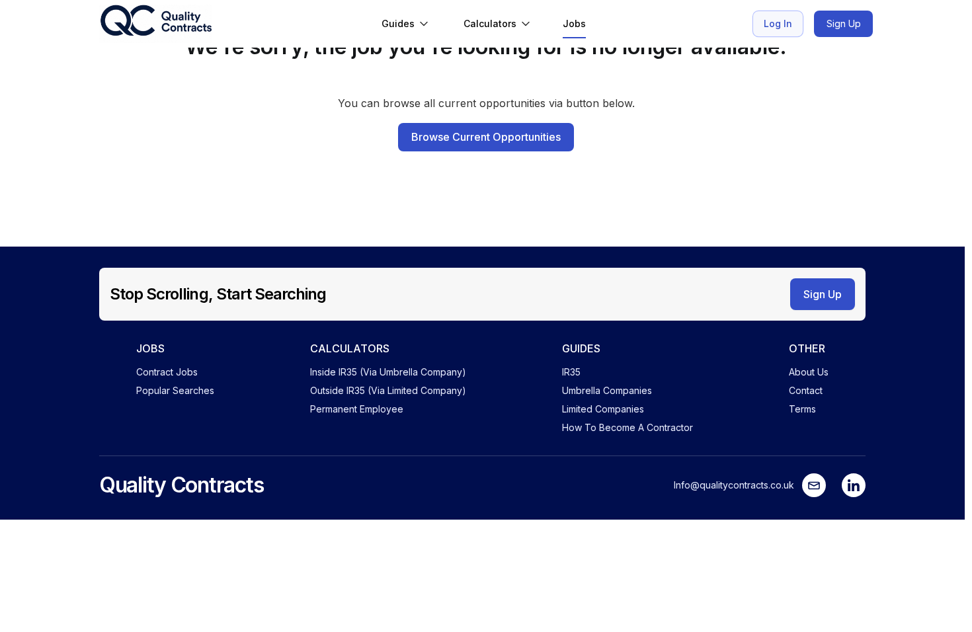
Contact (806, 390)
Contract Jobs (167, 371)
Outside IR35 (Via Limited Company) (388, 390)
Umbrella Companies (607, 390)
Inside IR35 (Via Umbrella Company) (388, 371)
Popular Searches (175, 390)
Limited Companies (603, 409)
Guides (398, 23)
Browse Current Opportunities (486, 136)
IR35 (571, 371)
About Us (809, 371)
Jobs (574, 23)
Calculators (490, 23)
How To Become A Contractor (627, 427)
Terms (802, 409)
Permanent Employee (356, 409)
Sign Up (844, 23)
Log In (778, 23)
